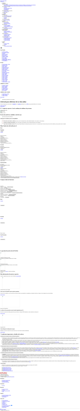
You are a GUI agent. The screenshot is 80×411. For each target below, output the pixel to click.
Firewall (3, 385)
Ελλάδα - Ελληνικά (5, 68)
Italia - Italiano (4, 71)
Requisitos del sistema (5, 406)
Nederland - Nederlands (5, 72)
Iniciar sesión (2, 97)
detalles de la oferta (23, 176)
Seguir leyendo (2, 294)
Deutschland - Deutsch (5, 67)
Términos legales (4, 404)
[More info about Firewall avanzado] (6, 142)
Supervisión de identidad (12, 194)
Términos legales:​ (3, 363)
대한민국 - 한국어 (5, 56)
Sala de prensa (4, 402)
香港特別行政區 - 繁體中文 (6, 59)
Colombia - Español (5, 88)
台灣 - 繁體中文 (4, 60)
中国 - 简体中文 (4, 58)
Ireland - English (4, 69)
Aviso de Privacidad (23, 343)
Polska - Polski (4, 74)
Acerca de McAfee (5, 29)
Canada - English (4, 94)
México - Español (4, 89)
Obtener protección (3, 105)
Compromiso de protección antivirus (17, 192)
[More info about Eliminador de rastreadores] (8, 158)
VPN (3, 391)
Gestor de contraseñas (11, 195)
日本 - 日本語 (4, 57)
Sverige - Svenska (5, 77)
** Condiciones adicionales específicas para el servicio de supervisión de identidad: (12, 352)
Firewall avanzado (9, 191)
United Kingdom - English (6, 81)
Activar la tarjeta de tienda (6, 390)
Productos (4, 3)
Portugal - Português (5, 75)
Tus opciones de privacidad (6, 405)
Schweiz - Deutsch (5, 79)
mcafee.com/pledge (38, 350)
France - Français (4, 66)
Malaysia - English (5, 54)
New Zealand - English (5, 52)
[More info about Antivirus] (3, 153)
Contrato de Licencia (16, 343)
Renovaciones (4, 396)
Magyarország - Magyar (5, 70)
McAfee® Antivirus (5, 381)
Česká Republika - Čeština (6, 64)
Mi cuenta (74, 347)
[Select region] (1, 48)
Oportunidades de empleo (6, 401)
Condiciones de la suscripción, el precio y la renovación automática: (10, 336)
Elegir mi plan (2, 106)
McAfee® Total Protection (6, 380)
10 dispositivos (3, 239)
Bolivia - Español (4, 86)
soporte (7, 271)
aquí (30, 361)
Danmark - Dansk (4, 65)
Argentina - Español (5, 85)
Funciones (4, 14)
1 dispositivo (2, 205)
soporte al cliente (22, 342)
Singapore (3, 53)
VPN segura (7, 197)
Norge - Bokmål (4, 73)
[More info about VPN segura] (4, 137)
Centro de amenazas (5, 389)
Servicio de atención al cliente (6, 395)
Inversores (3, 403)
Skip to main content (3, 0)
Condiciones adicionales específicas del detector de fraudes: (9, 359)
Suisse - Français (4, 78)
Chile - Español (4, 87)
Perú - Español (4, 90)
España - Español (4, 76)
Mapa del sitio (4, 407)
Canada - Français (5, 95)
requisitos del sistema (37, 344)
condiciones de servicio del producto (64, 355)
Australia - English (5, 51)
